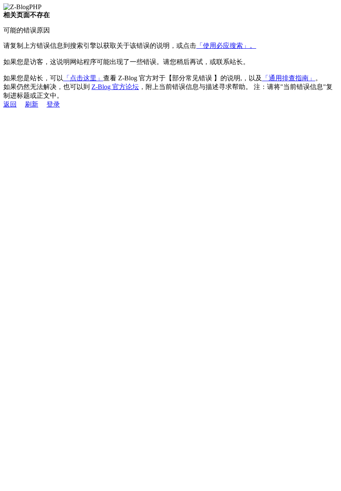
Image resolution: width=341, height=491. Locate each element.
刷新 (31, 104)
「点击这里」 (83, 78)
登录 (53, 104)
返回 (10, 104)
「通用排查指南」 (288, 78)
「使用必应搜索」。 (226, 45)
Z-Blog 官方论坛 (115, 86)
